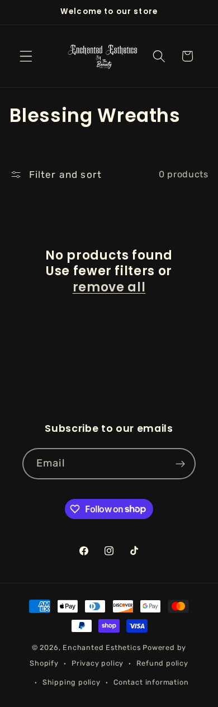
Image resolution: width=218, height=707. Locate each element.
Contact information (150, 682)
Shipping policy (71, 682)
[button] (26, 56)
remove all (109, 288)
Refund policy (162, 663)
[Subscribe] (180, 463)
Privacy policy (98, 663)
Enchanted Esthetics (101, 647)
